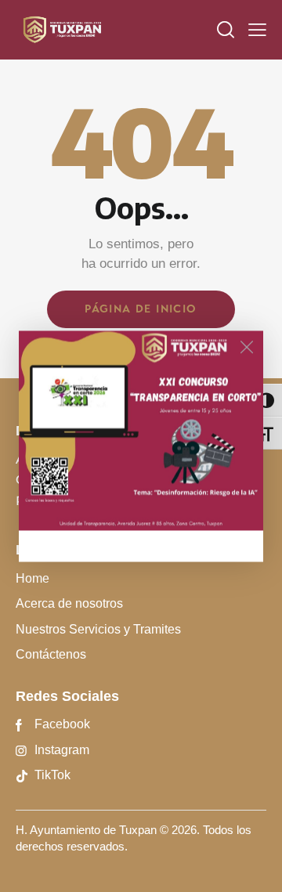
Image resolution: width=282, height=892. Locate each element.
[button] (257, 30)
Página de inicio (141, 309)
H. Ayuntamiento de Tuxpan (86, 829)
